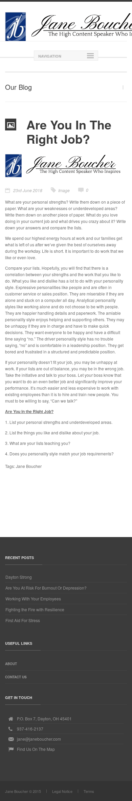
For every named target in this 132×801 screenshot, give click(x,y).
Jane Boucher (29, 466)
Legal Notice (62, 791)
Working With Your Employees (33, 598)
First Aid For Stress (22, 620)
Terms (89, 791)
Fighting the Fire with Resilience (34, 609)
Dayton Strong (18, 577)
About (11, 663)
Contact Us (16, 677)
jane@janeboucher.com (39, 739)
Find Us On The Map (36, 749)
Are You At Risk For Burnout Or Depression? (46, 588)
